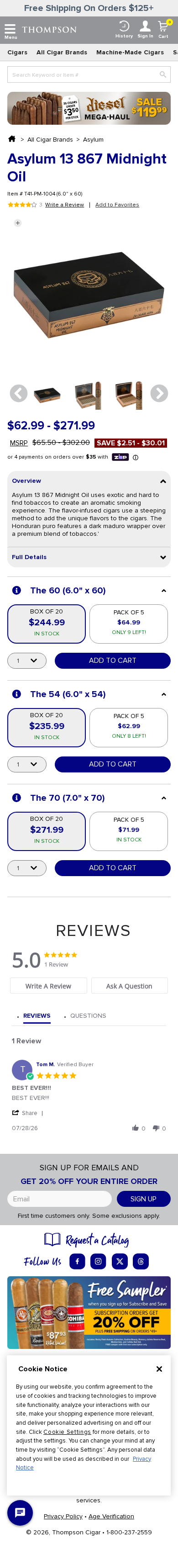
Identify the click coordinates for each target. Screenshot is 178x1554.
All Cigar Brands (62, 52)
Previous (19, 393)
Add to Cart (112, 660)
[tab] (48, 986)
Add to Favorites (117, 204)
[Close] (159, 1369)
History (124, 36)
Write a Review (64, 205)
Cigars (17, 52)
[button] (17, 223)
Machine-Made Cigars (130, 52)
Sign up (144, 1199)
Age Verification (111, 1516)
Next (159, 393)
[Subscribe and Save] (89, 1312)
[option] (47, 395)
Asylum (93, 139)
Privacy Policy (63, 1516)
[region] (89, 1425)
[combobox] (89, 74)
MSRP (19, 443)
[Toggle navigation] (10, 29)
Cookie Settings (67, 1432)
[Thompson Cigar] (49, 29)
